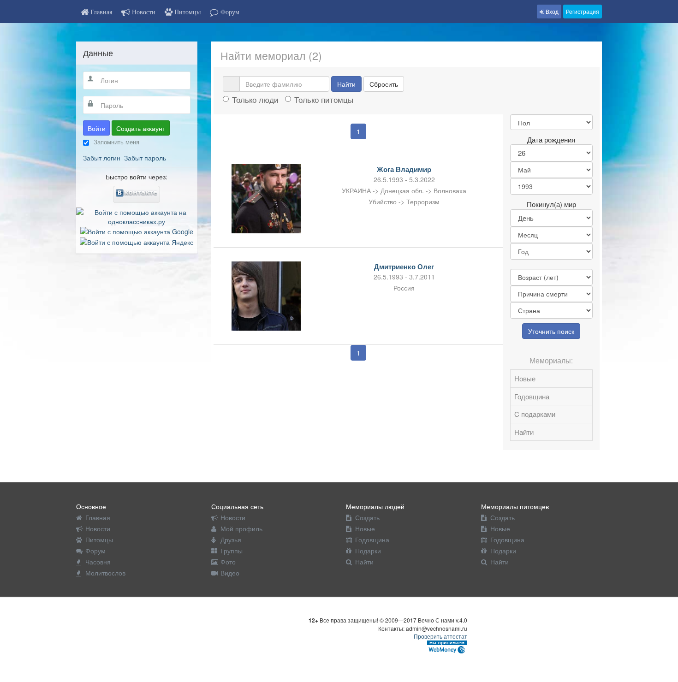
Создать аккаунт (140, 128)
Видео (229, 572)
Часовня (98, 561)
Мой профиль (241, 528)
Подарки (368, 550)
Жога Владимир (404, 169)
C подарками (534, 414)
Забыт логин (101, 157)
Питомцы (99, 539)
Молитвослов (105, 572)
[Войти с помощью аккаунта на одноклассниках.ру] (136, 215)
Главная (97, 517)
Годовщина (531, 396)
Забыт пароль (145, 157)
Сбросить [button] (383, 84)
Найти (346, 84)
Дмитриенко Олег (404, 266)
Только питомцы (323, 99)
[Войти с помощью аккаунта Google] (136, 230)
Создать (367, 517)
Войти (97, 128)
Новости (97, 528)
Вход (551, 11)
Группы (231, 550)
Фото (228, 561)
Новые (524, 378)
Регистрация (582, 11)
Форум (95, 550)
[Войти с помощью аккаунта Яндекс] (136, 240)
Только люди (255, 99)
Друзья (230, 539)
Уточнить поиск (551, 331)
